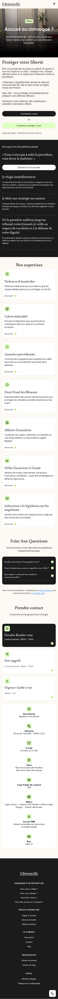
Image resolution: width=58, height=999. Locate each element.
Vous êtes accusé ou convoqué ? (29, 902)
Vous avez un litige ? (29, 889)
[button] (54, 3)
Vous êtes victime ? (29, 898)
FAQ (29, 947)
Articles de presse (29, 960)
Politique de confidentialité (29, 983)
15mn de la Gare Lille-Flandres (29, 767)
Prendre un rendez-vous (29, 125)
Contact (29, 942)
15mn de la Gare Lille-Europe (29, 770)
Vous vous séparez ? (29, 893)
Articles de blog (29, 965)
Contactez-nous (29, 113)
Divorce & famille (29, 920)
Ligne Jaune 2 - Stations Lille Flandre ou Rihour (26, 804)
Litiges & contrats (29, 915)
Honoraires (29, 937)
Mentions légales (29, 979)
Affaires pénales (29, 924)
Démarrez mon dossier (29, 167)
